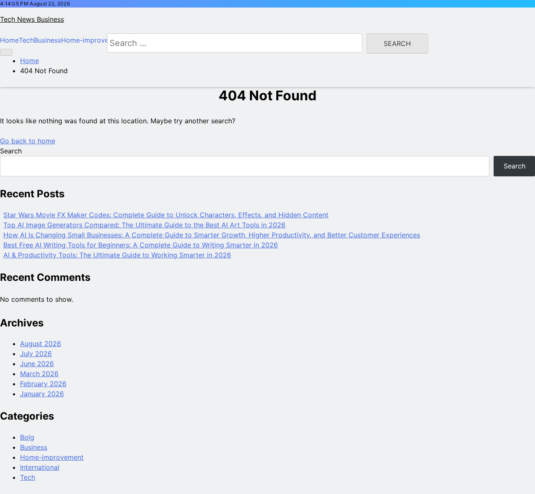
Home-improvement (52, 457)
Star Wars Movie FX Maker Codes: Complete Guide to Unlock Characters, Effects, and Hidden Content (166, 215)
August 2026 (40, 343)
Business (33, 447)
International (39, 467)
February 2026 (43, 383)
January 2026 (42, 394)
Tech (27, 477)
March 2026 (39, 373)
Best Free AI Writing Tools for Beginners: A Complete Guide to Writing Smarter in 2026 (140, 245)
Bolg (27, 437)
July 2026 (36, 353)
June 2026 (37, 363)
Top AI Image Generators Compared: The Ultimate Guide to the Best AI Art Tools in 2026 (144, 225)
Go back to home (27, 141)
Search (11, 151)
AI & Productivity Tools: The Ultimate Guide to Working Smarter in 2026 (117, 255)
